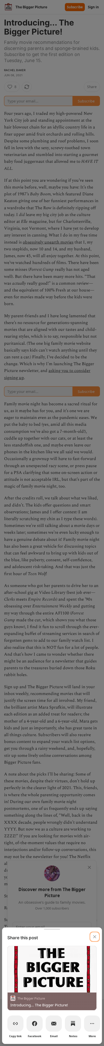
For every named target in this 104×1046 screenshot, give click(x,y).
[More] (92, 1023)
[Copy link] (15, 1023)
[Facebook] (35, 1023)
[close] (95, 937)
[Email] (54, 1023)
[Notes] (73, 1023)
